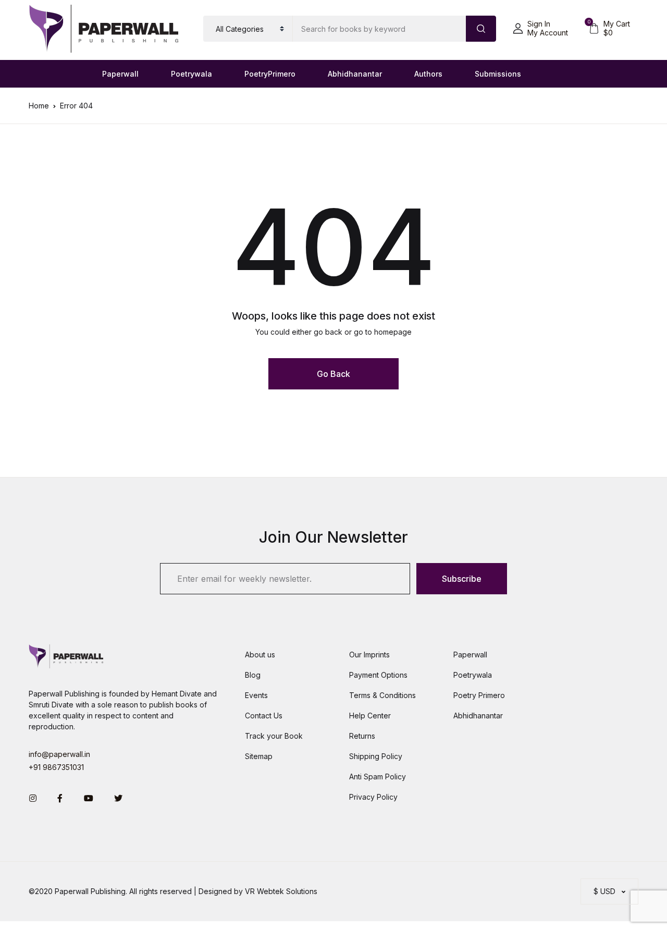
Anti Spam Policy (377, 776)
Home (39, 105)
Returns (362, 735)
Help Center (370, 715)
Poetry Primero (479, 695)
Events (256, 695)
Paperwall (120, 73)
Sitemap (259, 756)
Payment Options (378, 674)
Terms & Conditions (382, 695)
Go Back (333, 374)
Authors (428, 73)
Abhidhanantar (355, 73)
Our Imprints (369, 654)
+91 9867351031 (56, 767)
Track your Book (274, 735)
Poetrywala (191, 73)
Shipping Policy (375, 756)
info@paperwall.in (59, 754)
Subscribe (461, 578)
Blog (253, 674)
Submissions (498, 73)
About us (260, 654)
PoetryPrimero (269, 73)
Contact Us (263, 715)
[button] (540, 29)
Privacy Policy (373, 796)
